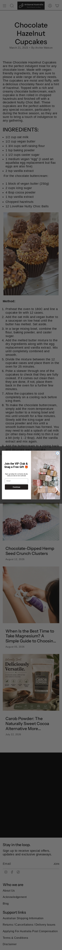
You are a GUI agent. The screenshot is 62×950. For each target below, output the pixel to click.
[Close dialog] (57, 453)
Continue (16, 487)
